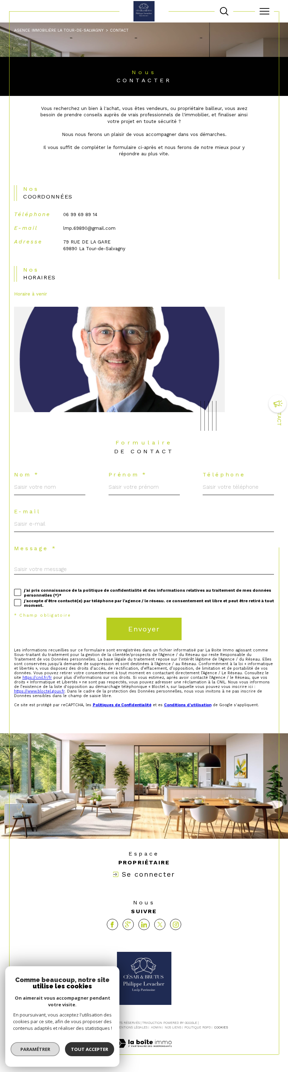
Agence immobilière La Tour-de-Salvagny (59, 30)
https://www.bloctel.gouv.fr (39, 691)
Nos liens (173, 1027)
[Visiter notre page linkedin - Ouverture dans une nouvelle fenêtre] (144, 924)
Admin (156, 1027)
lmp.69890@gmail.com (89, 228)
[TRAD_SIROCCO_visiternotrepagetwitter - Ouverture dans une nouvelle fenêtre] (159, 924)
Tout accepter (89, 1049)
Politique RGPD (197, 1027)
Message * (35, 549)
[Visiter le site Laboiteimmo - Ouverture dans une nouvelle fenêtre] (144, 1050)
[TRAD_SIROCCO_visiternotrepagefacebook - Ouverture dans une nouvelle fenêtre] (112, 924)
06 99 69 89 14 (80, 214)
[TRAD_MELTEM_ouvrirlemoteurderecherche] (224, 11)
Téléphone (224, 475)
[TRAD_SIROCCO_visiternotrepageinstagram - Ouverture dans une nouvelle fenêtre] (175, 924)
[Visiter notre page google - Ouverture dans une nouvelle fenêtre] (128, 924)
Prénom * (128, 475)
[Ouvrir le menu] (264, 11)
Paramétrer (35, 1049)
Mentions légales (132, 1027)
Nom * (26, 475)
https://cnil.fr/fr (37, 677)
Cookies (221, 1027)
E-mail (27, 512)
